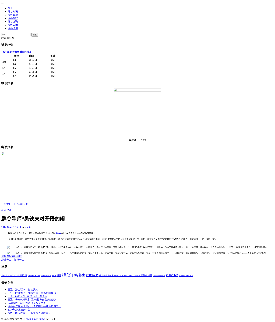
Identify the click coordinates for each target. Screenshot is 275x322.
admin (28, 227)
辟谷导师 (13, 25)
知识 (54, 275)
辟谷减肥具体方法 (107, 275)
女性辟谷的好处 (34, 276)
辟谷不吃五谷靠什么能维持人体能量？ (29, 313)
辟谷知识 (13, 11)
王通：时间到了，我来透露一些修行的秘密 (32, 293)
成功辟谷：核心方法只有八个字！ (27, 303)
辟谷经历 (182, 276)
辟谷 (58, 233)
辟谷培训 (13, 28)
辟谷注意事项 (134, 276)
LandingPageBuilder (34, 319)
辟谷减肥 (13, 15)
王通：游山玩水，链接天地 (23, 289)
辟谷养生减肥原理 (11, 256)
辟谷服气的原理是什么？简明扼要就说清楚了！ (34, 306)
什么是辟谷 (20, 275)
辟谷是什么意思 (122, 276)
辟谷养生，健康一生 (12, 259)
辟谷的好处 (146, 275)
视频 (58, 275)
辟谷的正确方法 (159, 276)
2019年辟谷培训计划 (19, 309)
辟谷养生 (78, 275)
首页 (10, 8)
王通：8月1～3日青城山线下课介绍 (27, 296)
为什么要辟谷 (7, 275)
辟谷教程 (13, 18)
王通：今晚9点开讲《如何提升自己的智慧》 (32, 299)
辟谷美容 (189, 276)
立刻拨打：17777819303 (14, 204)
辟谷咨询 (13, 21)
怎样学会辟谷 (46, 276)
